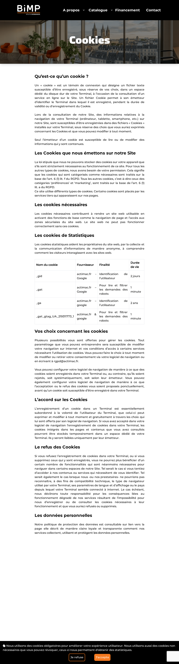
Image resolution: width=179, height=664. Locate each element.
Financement (127, 10)
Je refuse (76, 657)
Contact (153, 10)
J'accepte (102, 657)
